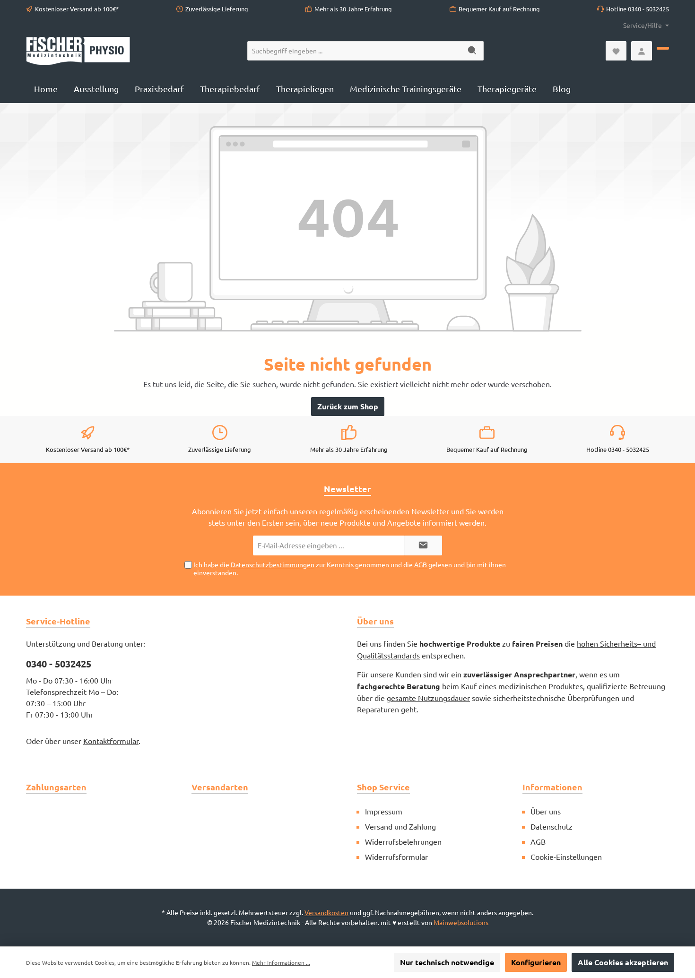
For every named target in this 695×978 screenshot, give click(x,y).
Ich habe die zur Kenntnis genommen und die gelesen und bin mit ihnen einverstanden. (349, 568)
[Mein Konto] (641, 51)
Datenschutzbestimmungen (272, 564)
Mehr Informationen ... (281, 962)
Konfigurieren (536, 962)
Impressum (383, 811)
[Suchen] (472, 51)
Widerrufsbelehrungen (403, 841)
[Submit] (423, 546)
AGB (420, 564)
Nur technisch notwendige (447, 962)
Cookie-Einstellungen (566, 856)
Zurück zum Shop (347, 406)
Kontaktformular (111, 740)
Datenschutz (551, 826)
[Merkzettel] (616, 51)
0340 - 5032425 (58, 664)
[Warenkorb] (663, 48)
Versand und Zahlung (400, 826)
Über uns (545, 811)
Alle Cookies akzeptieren (623, 962)
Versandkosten (326, 912)
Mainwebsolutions (461, 922)
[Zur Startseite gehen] (78, 51)
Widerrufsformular (396, 856)
